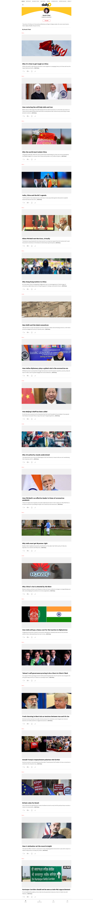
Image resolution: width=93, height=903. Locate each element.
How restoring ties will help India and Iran (37, 107)
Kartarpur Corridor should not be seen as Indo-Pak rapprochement (46, 889)
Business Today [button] (35, 1)
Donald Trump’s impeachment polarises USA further (41, 760)
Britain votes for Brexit (30, 803)
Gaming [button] (48, 1)
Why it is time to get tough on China (35, 64)
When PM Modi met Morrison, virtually (36, 238)
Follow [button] (46, 20)
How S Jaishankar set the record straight (37, 846)
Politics (23, 32)
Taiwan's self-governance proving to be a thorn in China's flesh (45, 673)
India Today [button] (42, 1)
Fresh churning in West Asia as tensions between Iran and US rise (45, 716)
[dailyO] (46, 5)
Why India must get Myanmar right (35, 543)
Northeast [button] (28, 1)
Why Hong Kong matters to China (34, 282)
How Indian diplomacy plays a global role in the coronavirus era (45, 368)
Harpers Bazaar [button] (62, 1)
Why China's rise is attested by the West (36, 587)
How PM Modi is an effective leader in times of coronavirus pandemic (43, 499)
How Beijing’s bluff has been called (34, 412)
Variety (23, 294)
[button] (24, 71)
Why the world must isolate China (34, 152)
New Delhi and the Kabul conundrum (35, 325)
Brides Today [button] (71, 1)
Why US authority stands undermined (36, 455)
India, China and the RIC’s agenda (34, 195)
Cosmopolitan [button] (54, 1)
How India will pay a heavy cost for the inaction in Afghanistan (44, 630)
